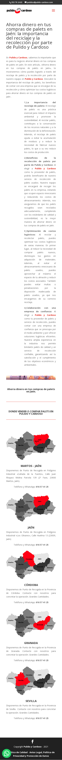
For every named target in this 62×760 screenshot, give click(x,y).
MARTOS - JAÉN (31, 466)
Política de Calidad (18, 752)
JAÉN (31, 527)
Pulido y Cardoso (18, 57)
